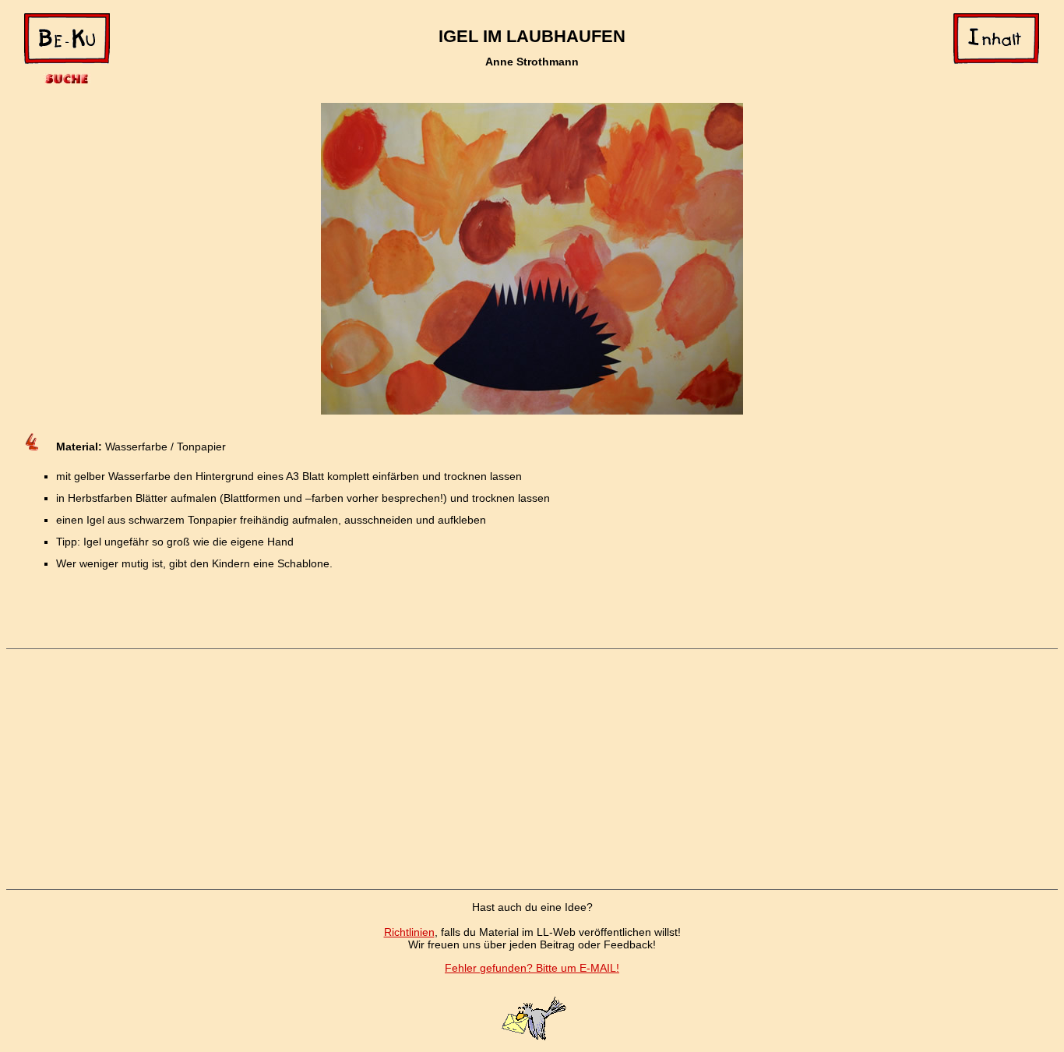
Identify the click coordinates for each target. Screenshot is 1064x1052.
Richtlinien (409, 932)
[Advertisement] (532, 769)
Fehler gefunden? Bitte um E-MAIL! (532, 968)
